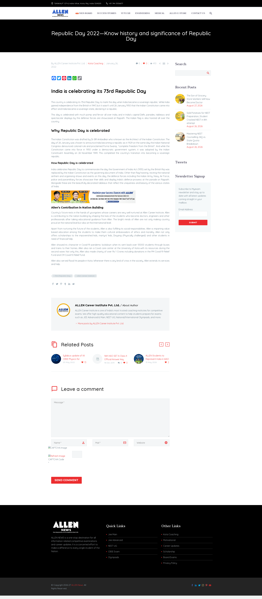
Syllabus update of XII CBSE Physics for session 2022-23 (74, 359)
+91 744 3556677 (116, 3)
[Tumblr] (65, 284)
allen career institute (85, 276)
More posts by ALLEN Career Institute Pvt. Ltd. (101, 323)
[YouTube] (210, 585)
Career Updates (171, 545)
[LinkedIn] (69, 284)
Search (208, 73)
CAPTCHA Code (56, 459)
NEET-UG (112, 545)
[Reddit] (73, 284)
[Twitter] (57, 284)
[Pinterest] (61, 284)
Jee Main (112, 534)
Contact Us (198, 13)
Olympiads (113, 557)
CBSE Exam (114, 551)
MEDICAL (160, 13)
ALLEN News (77, 585)
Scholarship (169, 551)
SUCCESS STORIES (106, 13)
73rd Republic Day (62, 276)
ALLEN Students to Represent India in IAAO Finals (157, 359)
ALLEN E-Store (177, 13)
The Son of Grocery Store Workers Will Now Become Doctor (198, 99)
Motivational (169, 540)
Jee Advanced (115, 540)
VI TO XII (125, 13)
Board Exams (170, 557)
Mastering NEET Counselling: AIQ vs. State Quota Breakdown (196, 138)
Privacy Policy (170, 563)
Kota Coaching (95, 63)
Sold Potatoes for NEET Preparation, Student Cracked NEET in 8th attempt (198, 118)
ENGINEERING (142, 13)
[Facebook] (53, 284)
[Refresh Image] (56, 456)
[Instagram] (203, 585)
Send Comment (66, 480)
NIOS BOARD (85, 13)
